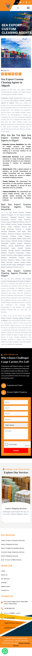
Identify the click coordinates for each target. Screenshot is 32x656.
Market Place (5, 586)
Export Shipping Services (9, 556)
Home (3, 571)
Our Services (5, 579)
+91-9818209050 (9, 618)
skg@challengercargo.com (13, 623)
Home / (4, 41)
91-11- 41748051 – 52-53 (12, 613)
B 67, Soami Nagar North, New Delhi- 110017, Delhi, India (16, 603)
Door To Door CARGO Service (11, 560)
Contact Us (5, 590)
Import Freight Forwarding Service (12, 548)
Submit (16, 450)
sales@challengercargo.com (13, 628)
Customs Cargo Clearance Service (12, 552)
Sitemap (4, 582)
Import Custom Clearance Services (13, 540)
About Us (4, 575)
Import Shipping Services (9, 544)
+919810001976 (9, 608)
